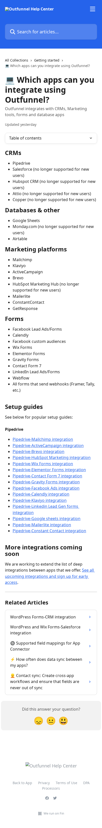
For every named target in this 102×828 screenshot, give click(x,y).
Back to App (22, 782)
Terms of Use (66, 782)
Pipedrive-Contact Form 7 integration (47, 476)
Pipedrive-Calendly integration (41, 494)
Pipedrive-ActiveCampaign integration (48, 445)
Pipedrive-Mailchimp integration (43, 439)
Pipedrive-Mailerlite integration (42, 524)
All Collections (16, 60)
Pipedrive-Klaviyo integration (40, 500)
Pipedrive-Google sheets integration (46, 518)
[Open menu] (92, 9)
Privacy (44, 782)
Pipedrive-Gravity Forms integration (46, 482)
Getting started (46, 60)
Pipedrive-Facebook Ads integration (46, 488)
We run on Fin (54, 813)
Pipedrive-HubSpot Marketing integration (52, 457)
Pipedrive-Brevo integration (38, 451)
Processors (51, 788)
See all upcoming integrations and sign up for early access (50, 576)
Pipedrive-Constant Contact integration (49, 530)
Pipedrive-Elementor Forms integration (49, 469)
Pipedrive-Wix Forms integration (43, 463)
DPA (86, 782)
